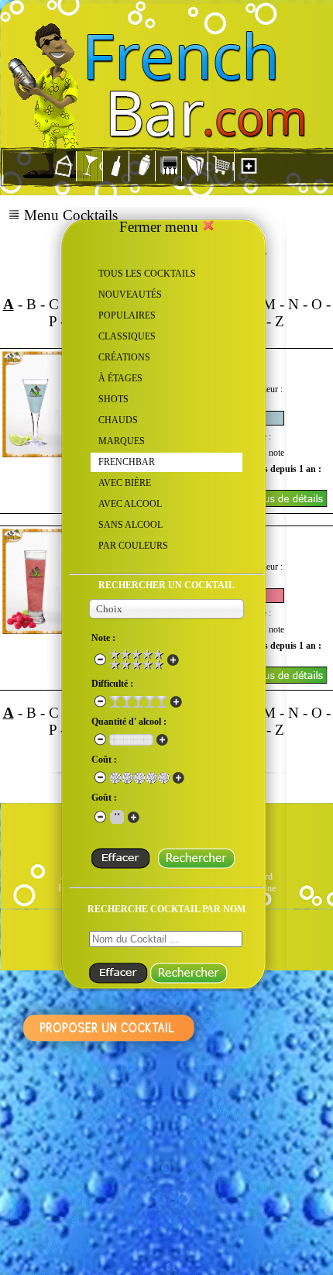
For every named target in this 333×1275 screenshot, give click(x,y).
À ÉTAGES (120, 378)
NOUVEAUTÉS (130, 294)
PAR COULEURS (133, 545)
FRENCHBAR (126, 462)
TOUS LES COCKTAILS (147, 273)
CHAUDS (118, 420)
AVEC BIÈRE (124, 482)
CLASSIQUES (127, 336)
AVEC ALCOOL (130, 503)
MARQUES (121, 441)
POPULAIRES (127, 315)
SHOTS (113, 399)
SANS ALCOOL (130, 524)
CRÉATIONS (124, 357)
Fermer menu (160, 227)
